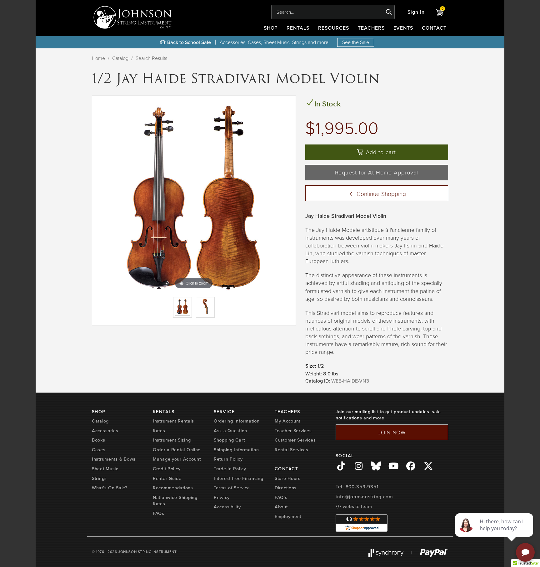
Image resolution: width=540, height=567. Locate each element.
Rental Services (291, 449)
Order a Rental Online (177, 449)
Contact (434, 27)
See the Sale (355, 42)
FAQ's (281, 497)
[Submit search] (388, 12)
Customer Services (295, 440)
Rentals (298, 27)
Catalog (120, 58)
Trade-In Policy (230, 468)
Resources (333, 27)
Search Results (151, 58)
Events (403, 27)
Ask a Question (230, 430)
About (281, 506)
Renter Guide (167, 478)
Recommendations (173, 487)
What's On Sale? (110, 487)
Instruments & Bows (114, 459)
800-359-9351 (362, 486)
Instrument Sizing (172, 440)
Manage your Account (177, 459)
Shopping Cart (229, 440)
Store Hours (288, 478)
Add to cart (380, 152)
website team (356, 506)
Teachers (371, 27)
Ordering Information (236, 421)
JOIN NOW (392, 432)
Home (98, 58)
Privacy (222, 497)
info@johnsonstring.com (364, 496)
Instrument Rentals (173, 421)
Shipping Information (236, 449)
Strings (99, 478)
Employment (288, 516)
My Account (287, 421)
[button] (416, 12)
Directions (286, 487)
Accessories (105, 430)
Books (98, 440)
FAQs (158, 513)
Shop (271, 27)
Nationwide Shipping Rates (175, 500)
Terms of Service (232, 487)
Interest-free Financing (238, 478)
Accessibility (227, 506)
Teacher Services (293, 430)
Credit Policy (166, 468)
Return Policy (228, 459)
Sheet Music (105, 468)
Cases (99, 449)
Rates (159, 430)
